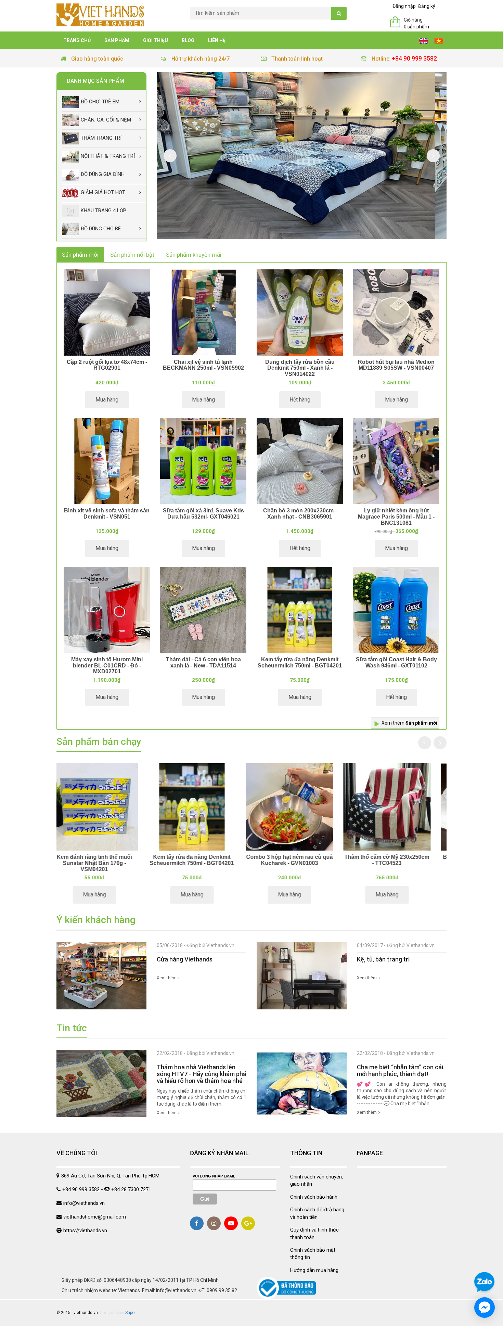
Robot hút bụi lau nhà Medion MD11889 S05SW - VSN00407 (396, 365)
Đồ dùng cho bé (101, 229)
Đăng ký (426, 6)
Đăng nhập (404, 6)
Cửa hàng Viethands (184, 959)
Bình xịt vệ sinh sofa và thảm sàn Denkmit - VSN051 (107, 514)
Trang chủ (77, 40)
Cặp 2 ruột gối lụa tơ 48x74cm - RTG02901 (107, 365)
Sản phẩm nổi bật (132, 254)
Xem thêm (409, 723)
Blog (188, 40)
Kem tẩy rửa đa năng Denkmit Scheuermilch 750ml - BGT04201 (300, 662)
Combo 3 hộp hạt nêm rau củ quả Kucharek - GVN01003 (397, 860)
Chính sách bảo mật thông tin (312, 1253)
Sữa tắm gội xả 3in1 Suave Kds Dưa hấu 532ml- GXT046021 (203, 514)
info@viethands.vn (84, 1203)
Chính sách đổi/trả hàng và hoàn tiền (317, 1213)
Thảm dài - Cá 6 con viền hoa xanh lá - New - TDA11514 (203, 662)
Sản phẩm (116, 40)
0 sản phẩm (416, 26)
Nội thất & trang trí (108, 156)
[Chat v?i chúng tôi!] (484, 1307)
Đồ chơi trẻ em (100, 102)
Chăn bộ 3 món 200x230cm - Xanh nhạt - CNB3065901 (300, 514)
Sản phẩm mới (80, 254)
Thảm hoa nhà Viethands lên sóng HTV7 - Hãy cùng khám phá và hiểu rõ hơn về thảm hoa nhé (201, 1073)
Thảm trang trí (101, 138)
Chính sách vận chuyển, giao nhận (316, 1180)
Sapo (129, 1312)
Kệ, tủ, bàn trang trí (383, 959)
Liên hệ (216, 40)
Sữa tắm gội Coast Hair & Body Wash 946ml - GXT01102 (396, 662)
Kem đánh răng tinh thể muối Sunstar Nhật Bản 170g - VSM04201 (203, 863)
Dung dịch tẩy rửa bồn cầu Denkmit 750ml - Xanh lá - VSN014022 (300, 368)
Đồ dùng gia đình (103, 174)
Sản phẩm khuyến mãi (193, 254)
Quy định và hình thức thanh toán (314, 1233)
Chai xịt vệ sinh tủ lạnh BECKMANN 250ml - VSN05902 (203, 365)
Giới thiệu (155, 40)
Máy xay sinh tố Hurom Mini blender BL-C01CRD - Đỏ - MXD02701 (107, 665)
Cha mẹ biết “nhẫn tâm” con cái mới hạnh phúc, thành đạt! (400, 1070)
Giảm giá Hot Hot (103, 192)
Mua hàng (106, 399)
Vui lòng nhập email (214, 1176)
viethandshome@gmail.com (94, 1217)
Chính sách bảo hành (313, 1197)
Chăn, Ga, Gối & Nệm (106, 120)
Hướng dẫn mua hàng (314, 1270)
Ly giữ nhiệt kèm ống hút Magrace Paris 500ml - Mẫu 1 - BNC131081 (396, 516)
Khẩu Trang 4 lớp (103, 210)
